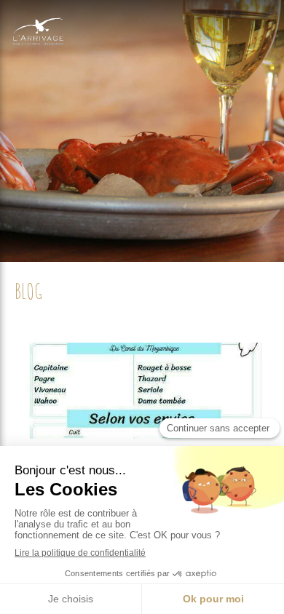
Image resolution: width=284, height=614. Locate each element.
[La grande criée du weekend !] (142, 391)
